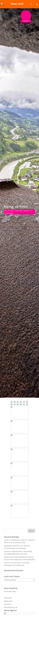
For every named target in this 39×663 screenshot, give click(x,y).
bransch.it (7, 604)
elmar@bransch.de (10, 607)
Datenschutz (8, 601)
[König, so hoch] (12, 402)
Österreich (18, 211)
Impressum (8, 598)
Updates (26, 211)
